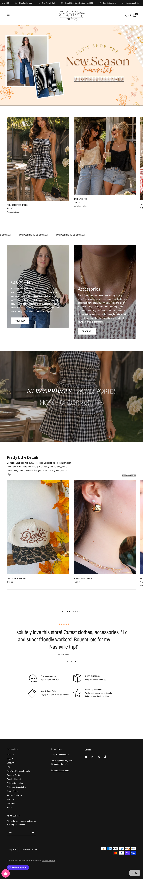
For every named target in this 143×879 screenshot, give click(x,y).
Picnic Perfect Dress (17, 204)
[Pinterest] (101, 757)
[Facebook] (88, 757)
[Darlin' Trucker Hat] (38, 527)
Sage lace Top (80, 198)
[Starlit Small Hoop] (105, 527)
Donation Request (14, 779)
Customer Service (14, 775)
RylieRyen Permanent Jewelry (18, 770)
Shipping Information (15, 783)
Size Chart (11, 799)
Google (109, 685)
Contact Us (11, 762)
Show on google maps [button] (60, 770)
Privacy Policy (12, 791)
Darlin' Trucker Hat (16, 578)
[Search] (129, 15)
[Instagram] (94, 757)
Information (12, 749)
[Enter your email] (33, 832)
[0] (134, 15)
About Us (10, 754)
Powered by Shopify (48, 860)
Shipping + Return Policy (16, 787)
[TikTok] (107, 757)
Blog (8, 758)
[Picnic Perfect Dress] (38, 159)
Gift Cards (11, 803)
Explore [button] (88, 750)
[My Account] (125, 15)
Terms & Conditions (14, 795)
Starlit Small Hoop (83, 578)
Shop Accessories (129, 475)
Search (9, 807)
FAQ (8, 766)
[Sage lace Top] (105, 156)
